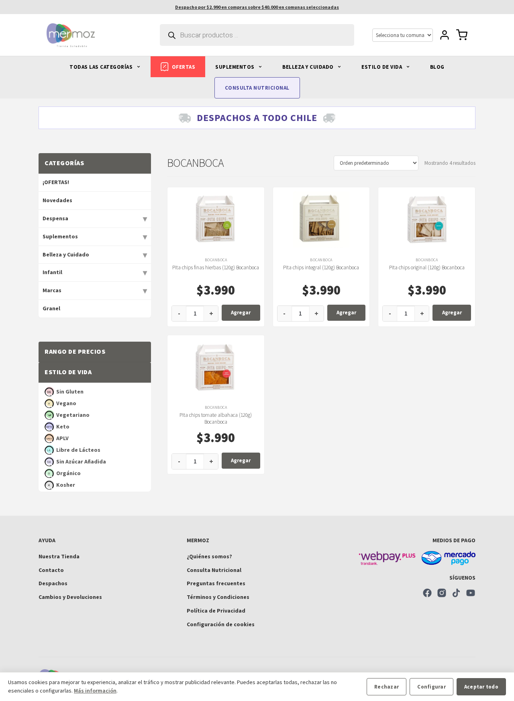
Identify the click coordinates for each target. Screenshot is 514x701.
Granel (51, 308)
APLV (62, 438)
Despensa (55, 218)
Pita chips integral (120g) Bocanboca (321, 267)
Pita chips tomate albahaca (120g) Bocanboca (215, 418)
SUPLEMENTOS (235, 67)
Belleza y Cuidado (66, 254)
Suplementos (60, 236)
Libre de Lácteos (78, 449)
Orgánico (68, 473)
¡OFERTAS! (56, 182)
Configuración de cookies (221, 624)
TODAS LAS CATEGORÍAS (101, 67)
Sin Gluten (70, 391)
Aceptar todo (481, 686)
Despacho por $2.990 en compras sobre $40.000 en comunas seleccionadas (257, 7)
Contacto (51, 570)
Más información (95, 690)
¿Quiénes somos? (209, 556)
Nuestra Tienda (59, 556)
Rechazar (386, 686)
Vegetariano (73, 414)
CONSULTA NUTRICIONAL (257, 87)
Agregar (241, 312)
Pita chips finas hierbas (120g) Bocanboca (215, 267)
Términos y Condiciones (218, 597)
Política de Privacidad (216, 610)
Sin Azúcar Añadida (81, 461)
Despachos (53, 583)
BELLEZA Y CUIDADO (308, 67)
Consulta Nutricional (214, 570)
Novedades (57, 200)
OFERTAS (184, 67)
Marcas (52, 290)
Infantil (52, 272)
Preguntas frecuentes (216, 583)
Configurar (431, 686)
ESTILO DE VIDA (382, 67)
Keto (62, 426)
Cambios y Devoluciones (70, 597)
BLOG (437, 67)
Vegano (66, 403)
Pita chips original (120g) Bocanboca (427, 267)
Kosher (65, 484)
